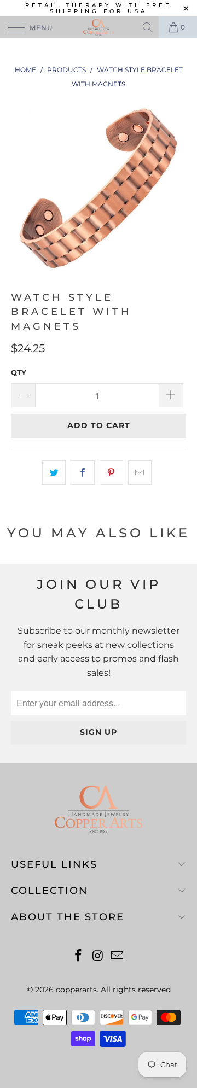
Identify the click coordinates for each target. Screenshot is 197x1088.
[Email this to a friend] (140, 472)
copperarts (76, 990)
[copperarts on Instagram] (98, 956)
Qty (18, 372)
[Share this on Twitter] (54, 472)
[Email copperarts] (117, 956)
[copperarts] (98, 27)
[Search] (148, 27)
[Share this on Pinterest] (111, 472)
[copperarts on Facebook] (78, 956)
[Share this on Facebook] (82, 472)
